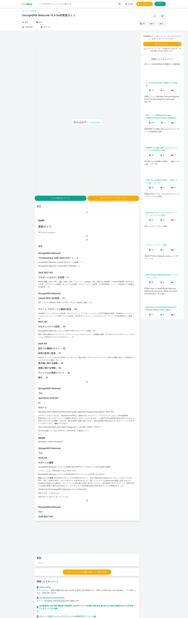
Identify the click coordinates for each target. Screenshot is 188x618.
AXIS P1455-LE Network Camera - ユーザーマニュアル (162, 276)
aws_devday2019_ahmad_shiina (51, 598)
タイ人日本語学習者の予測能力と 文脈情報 (162, 84)
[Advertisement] (18, 65)
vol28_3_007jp (44, 587)
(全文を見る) (96, 122)
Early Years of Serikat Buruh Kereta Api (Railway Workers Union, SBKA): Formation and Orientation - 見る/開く (161, 308)
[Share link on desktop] (154, 16)
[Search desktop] (119, 4)
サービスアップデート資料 (156, 245)
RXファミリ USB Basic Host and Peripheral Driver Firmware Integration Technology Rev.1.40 (161, 116)
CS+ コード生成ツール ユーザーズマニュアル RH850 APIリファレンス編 (67, 616)
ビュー (41, 563)
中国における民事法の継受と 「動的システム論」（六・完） (162, 181)
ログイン (160, 4)
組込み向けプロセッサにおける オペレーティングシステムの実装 (162, 214)
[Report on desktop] (162, 16)
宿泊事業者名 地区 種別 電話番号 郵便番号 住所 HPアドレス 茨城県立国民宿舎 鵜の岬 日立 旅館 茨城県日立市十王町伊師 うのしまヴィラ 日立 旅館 (87, 607)
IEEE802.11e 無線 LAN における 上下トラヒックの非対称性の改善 (162, 149)
